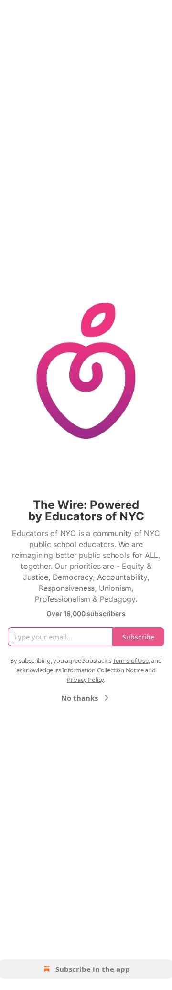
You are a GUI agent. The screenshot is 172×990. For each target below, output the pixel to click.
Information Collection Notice (102, 670)
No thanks (79, 697)
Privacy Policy (85, 679)
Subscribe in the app (92, 969)
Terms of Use (131, 660)
